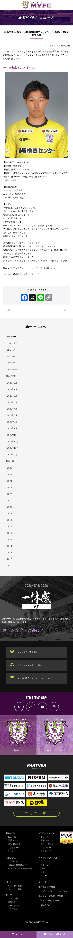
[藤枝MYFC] (36, 5)
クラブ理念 (13, 909)
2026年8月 (12, 383)
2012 (9, 559)
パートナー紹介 (15, 886)
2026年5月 (12, 402)
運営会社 (12, 902)
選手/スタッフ (14, 840)
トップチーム (13, 369)
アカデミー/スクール (48, 858)
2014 (9, 546)
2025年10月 (12, 448)
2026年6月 (12, 396)
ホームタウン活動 (47, 887)
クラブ (9, 895)
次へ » (64, 310)
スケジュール (14, 847)
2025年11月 (12, 441)
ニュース (11, 350)
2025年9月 (12, 454)
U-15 (43, 872)
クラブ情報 (13, 898)
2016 (9, 533)
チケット (43, 882)
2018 (9, 520)
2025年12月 (12, 435)
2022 (9, 494)
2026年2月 (12, 422)
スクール (45, 875)
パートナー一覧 (35, 813)
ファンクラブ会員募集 (27, 652)
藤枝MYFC (11, 833)
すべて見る (12, 343)
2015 (9, 539)
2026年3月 (12, 415)
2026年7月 (12, 389)
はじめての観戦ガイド (18, 865)
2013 (9, 552)
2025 (9, 474)
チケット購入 (55, 934)
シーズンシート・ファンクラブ (53, 891)
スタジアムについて (17, 861)
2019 (9, 513)
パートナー (11, 882)
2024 (9, 481)
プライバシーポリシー (49, 900)
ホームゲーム (13, 356)
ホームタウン (14, 905)
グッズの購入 (35, 678)
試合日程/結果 (14, 844)
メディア (11, 363)
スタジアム (11, 858)
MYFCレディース (46, 833)
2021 (9, 500)
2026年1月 (12, 428)
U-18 (43, 868)
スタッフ (45, 865)
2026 (9, 468)
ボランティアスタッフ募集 (29, 665)
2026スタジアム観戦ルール (20, 868)
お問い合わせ (45, 905)
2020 (9, 507)
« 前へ (9, 310)
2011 (9, 565)
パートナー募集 (15, 889)
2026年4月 (12, 409)
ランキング (13, 851)
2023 (9, 487)
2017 (9, 526)
